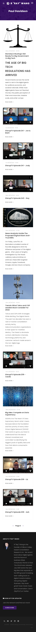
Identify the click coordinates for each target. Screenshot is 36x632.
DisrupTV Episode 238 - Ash (17, 512)
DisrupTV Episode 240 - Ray (17, 198)
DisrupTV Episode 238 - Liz (16, 479)
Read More (9, 102)
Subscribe (9, 608)
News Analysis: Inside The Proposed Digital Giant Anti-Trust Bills (17, 235)
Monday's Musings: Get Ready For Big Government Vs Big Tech (17, 56)
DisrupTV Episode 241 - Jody (17, 165)
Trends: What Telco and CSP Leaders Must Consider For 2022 (17, 307)
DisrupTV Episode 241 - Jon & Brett (17, 131)
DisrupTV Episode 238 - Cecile (15, 375)
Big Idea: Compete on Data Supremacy (17, 413)
